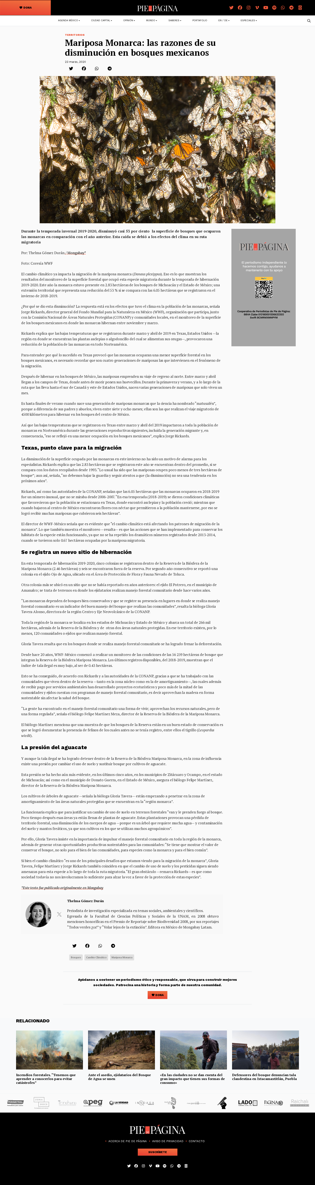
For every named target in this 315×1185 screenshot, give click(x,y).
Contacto (197, 1141)
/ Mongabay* (75, 252)
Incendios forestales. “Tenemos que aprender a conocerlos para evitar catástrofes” (46, 1078)
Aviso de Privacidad (167, 1141)
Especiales (248, 20)
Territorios (75, 34)
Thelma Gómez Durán (85, 900)
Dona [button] (27, 7)
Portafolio (199, 20)
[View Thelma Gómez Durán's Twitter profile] (59, 914)
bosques (76, 957)
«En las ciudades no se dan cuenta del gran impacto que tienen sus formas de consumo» (192, 1078)
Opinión (128, 20)
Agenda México (68, 20)
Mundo (150, 20)
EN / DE (223, 20)
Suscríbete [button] (157, 1152)
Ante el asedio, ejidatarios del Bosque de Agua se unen (119, 1076)
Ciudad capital (100, 20)
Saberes (173, 20)
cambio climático (96, 957)
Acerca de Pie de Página (127, 1141)
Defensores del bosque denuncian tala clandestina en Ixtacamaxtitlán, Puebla (264, 1076)
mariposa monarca (122, 957)
